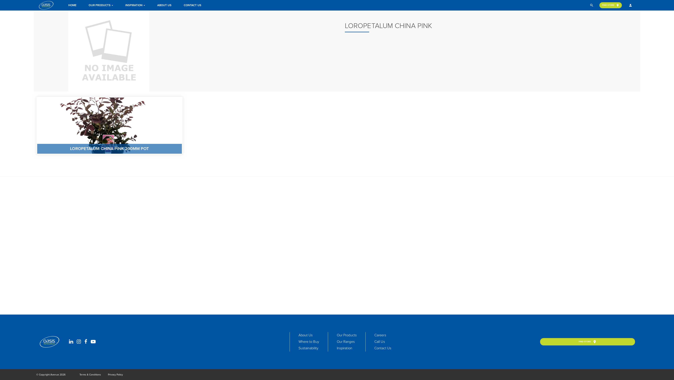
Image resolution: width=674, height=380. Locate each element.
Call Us (379, 342)
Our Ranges (346, 342)
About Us (164, 5)
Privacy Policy (115, 375)
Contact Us (192, 5)
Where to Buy (309, 342)
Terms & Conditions (90, 375)
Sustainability (308, 348)
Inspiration (134, 5)
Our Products (100, 5)
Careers (380, 335)
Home (72, 5)
